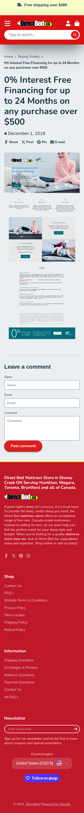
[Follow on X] (14, 556)
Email (8, 395)
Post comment (23, 446)
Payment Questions (19, 682)
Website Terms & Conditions (25, 600)
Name (8, 377)
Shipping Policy (16, 622)
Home (8, 56)
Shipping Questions (19, 660)
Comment (10, 413)
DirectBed (33, 804)
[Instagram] (28, 556)
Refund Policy (14, 630)
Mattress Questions (19, 675)
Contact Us (12, 586)
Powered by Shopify (56, 804)
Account (68, 23)
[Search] (75, 35)
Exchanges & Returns (21, 667)
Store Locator (14, 615)
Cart (77, 23)
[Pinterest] (21, 556)
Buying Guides (29, 56)
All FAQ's (11, 697)
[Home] (34, 23)
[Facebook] (6, 556)
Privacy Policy (15, 608)
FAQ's (9, 593)
